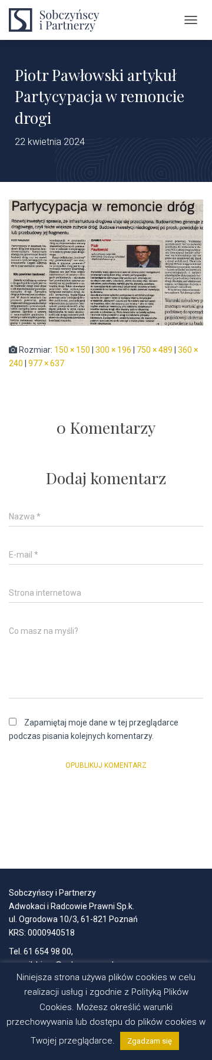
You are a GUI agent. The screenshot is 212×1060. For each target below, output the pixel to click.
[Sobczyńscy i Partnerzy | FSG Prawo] (62, 20)
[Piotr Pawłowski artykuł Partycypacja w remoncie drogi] (106, 261)
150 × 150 (72, 350)
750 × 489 (155, 350)
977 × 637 (46, 363)
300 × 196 (113, 350)
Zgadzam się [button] (149, 1041)
